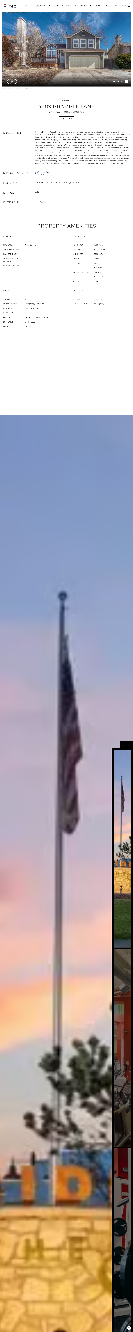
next (14, 81)
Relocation (112, 6)
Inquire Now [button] (66, 119)
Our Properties (86, 6)
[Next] (130, 744)
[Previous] (123, 744)
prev (9, 81)
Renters (51, 6)
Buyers (27, 6)
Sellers (39, 6)
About (99, 6)
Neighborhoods (65, 6)
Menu (124, 6)
